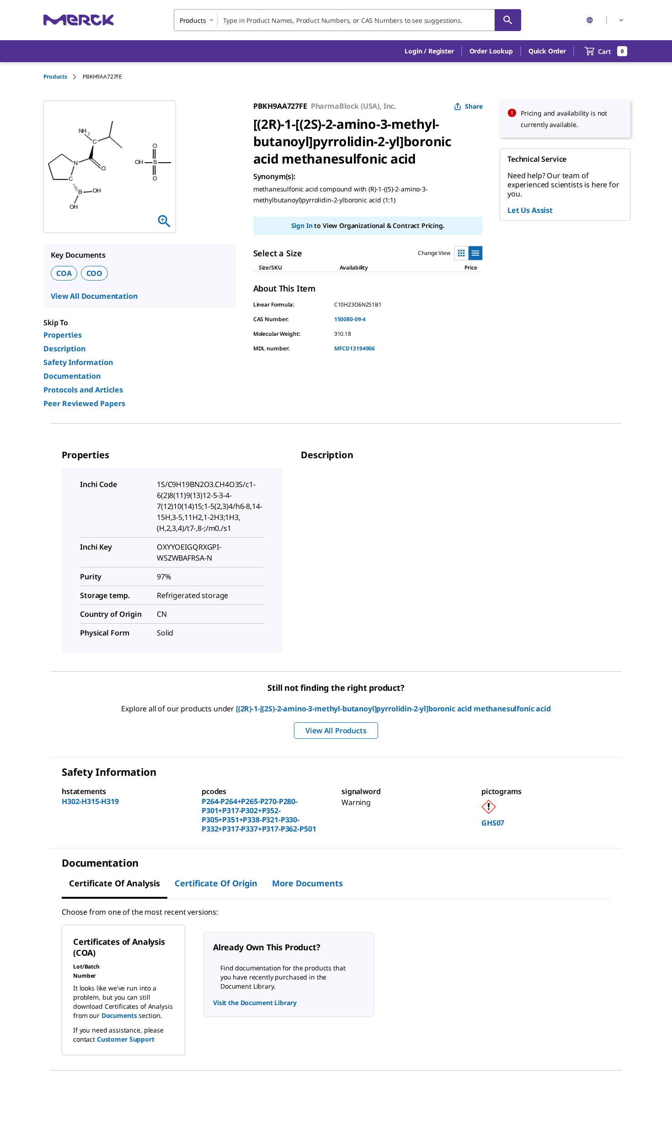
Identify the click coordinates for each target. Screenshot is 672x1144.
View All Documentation (94, 296)
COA (64, 273)
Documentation (72, 376)
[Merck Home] (78, 20)
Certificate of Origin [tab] (216, 883)
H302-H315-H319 (90, 801)
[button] (429, 51)
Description (64, 349)
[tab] (63, 76)
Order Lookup (491, 51)
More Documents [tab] (307, 883)
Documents (119, 1015)
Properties (62, 335)
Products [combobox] (193, 20)
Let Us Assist (530, 210)
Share (474, 106)
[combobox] (347, 20)
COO (94, 273)
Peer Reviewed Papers (84, 403)
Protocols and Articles (83, 390)
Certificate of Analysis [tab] (114, 883)
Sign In (302, 225)
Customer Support (126, 1039)
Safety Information (78, 362)
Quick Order (547, 51)
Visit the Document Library (254, 1002)
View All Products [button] (335, 731)
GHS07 (492, 823)
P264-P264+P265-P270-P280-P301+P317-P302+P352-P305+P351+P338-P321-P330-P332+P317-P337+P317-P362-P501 (259, 815)
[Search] (508, 20)
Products (55, 76)
